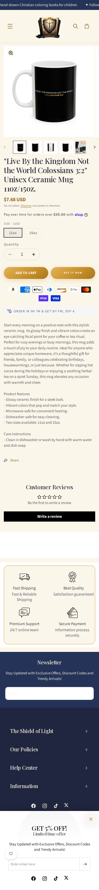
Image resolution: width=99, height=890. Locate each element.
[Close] (90, 819)
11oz (13, 232)
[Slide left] (4, 147)
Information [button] (24, 785)
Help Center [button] (24, 767)
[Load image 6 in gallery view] (82, 147)
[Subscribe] (84, 864)
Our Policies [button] (24, 749)
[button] (10, 26)
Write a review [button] (49, 516)
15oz (33, 232)
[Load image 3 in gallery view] (35, 147)
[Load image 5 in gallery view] (66, 147)
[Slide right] (94, 147)
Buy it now (73, 272)
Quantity (11, 244)
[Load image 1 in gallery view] (19, 147)
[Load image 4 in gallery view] (50, 147)
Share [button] (14, 460)
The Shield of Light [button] (31, 730)
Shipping (26, 205)
